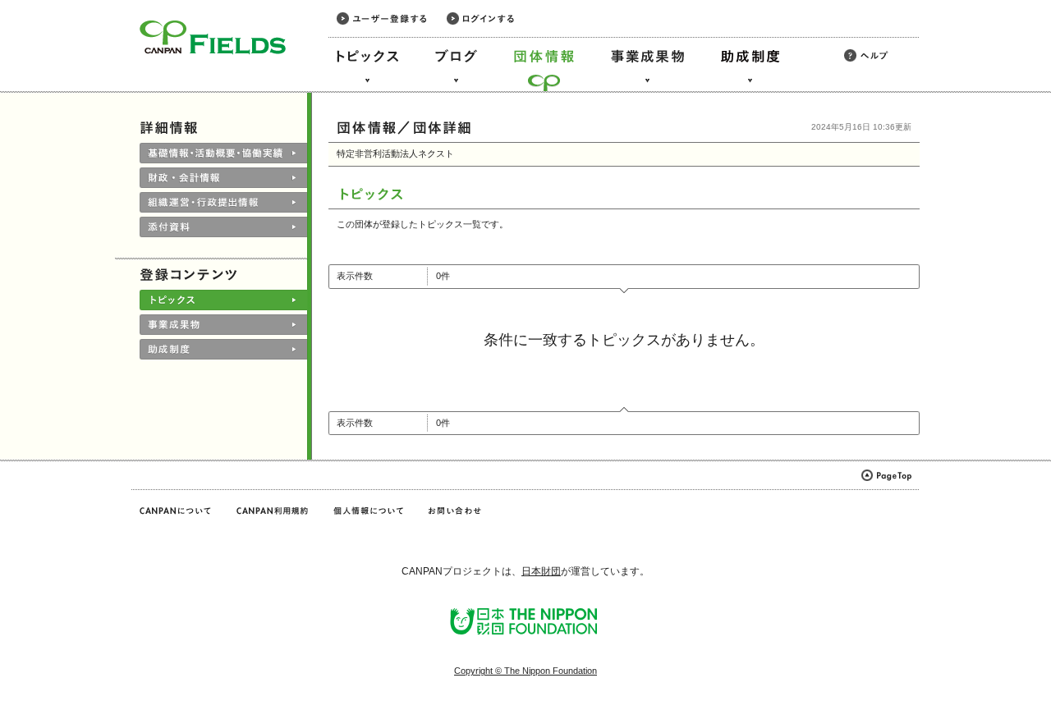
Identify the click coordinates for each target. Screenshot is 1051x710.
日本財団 (541, 571)
